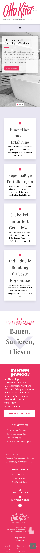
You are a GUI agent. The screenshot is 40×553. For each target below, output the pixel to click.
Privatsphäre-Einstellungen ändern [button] (7, 549)
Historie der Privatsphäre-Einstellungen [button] (21, 549)
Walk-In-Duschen (19, 478)
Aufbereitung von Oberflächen (19, 462)
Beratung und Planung (16, 430)
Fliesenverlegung (14, 437)
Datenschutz (20, 540)
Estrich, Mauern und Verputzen (20, 441)
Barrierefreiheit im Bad (16, 434)
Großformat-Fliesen (20, 482)
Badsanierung (12, 454)
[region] (20, 69)
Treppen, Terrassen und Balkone (20, 458)
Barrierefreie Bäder (20, 474)
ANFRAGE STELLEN (20, 413)
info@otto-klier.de (20, 499)
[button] (17, 104)
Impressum (20, 538)
